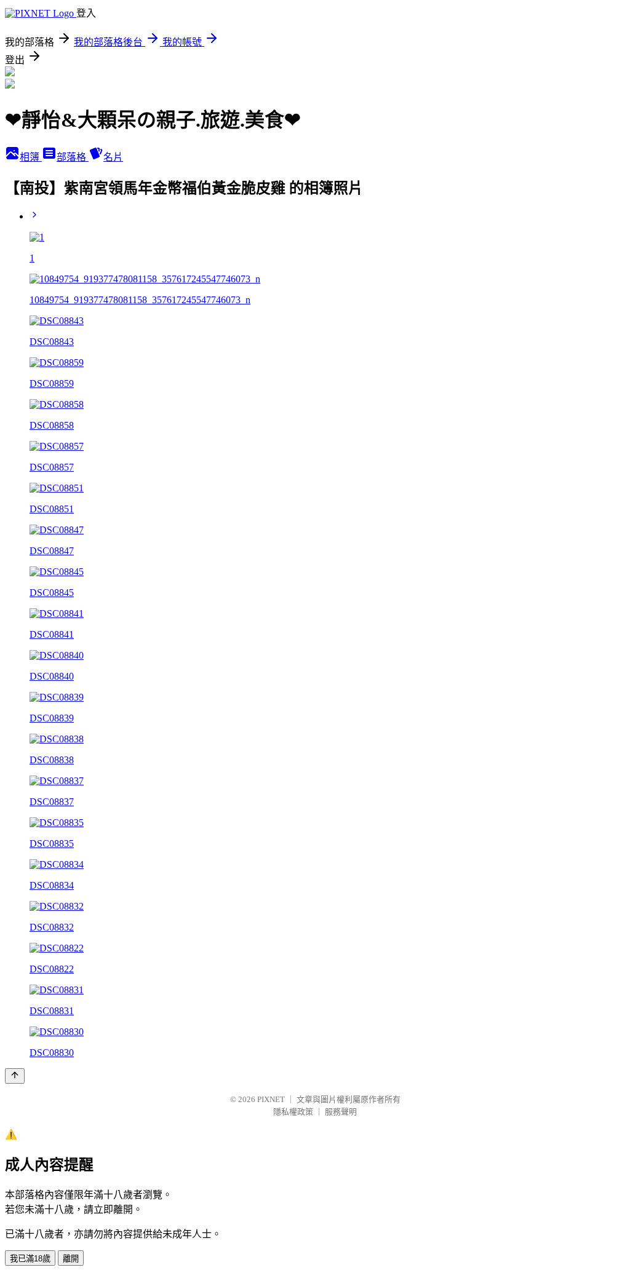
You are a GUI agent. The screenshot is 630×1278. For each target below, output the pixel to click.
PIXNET (271, 1099)
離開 (71, 1258)
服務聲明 (341, 1111)
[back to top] (15, 1076)
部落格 (73, 157)
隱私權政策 (293, 1111)
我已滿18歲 (30, 1258)
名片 (113, 157)
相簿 (31, 157)
